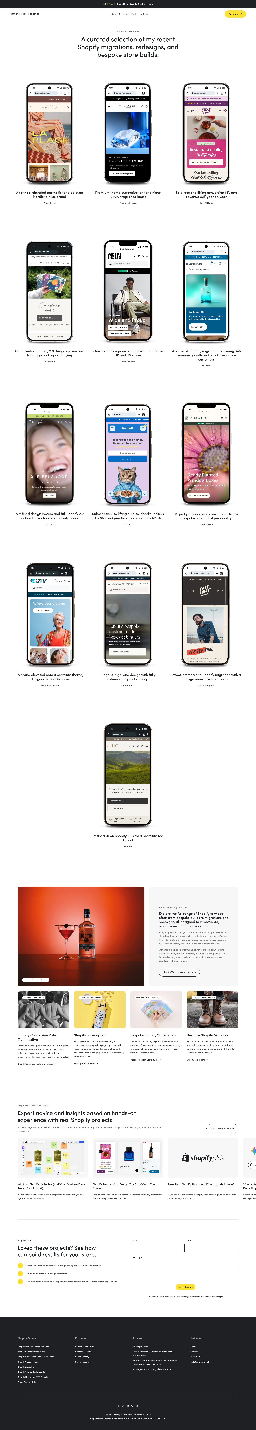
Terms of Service (211, 1296)
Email (189, 1240)
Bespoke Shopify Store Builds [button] (144, 1059)
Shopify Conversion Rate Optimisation (36, 1356)
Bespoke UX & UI (83, 1351)
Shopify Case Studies (85, 1346)
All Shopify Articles (142, 1346)
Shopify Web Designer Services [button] (179, 972)
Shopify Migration (26, 1367)
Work (133, 14)
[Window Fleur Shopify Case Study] (206, 454)
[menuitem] (119, 14)
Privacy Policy (195, 1296)
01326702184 (196, 1356)
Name (136, 1240)
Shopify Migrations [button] (196, 1059)
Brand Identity (82, 1356)
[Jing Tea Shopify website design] (128, 774)
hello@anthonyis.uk (199, 1361)
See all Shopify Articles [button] (222, 1128)
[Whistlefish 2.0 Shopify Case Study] (49, 291)
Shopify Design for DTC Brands (33, 1377)
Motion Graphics (83, 1361)
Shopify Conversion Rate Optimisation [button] (36, 1064)
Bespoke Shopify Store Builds (32, 1351)
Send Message (185, 1287)
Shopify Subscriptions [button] (84, 1063)
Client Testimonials (27, 1382)
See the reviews (145, 4)
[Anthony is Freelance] (24, 14)
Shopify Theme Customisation (32, 1372)
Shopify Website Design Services (33, 1346)
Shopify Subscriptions (28, 1361)
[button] (53, 1158)
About (193, 1346)
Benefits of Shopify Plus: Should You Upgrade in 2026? (201, 1184)
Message (137, 1257)
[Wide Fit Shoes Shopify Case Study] (128, 291)
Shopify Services (119, 14)
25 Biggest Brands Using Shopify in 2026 (152, 1369)
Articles (144, 14)
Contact (194, 1351)
